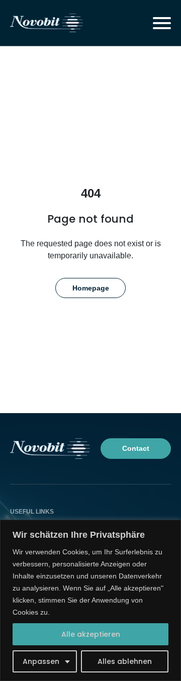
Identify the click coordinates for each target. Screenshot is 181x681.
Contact (135, 448)
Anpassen (41, 661)
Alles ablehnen (125, 661)
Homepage (90, 288)
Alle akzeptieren (90, 634)
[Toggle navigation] (162, 23)
